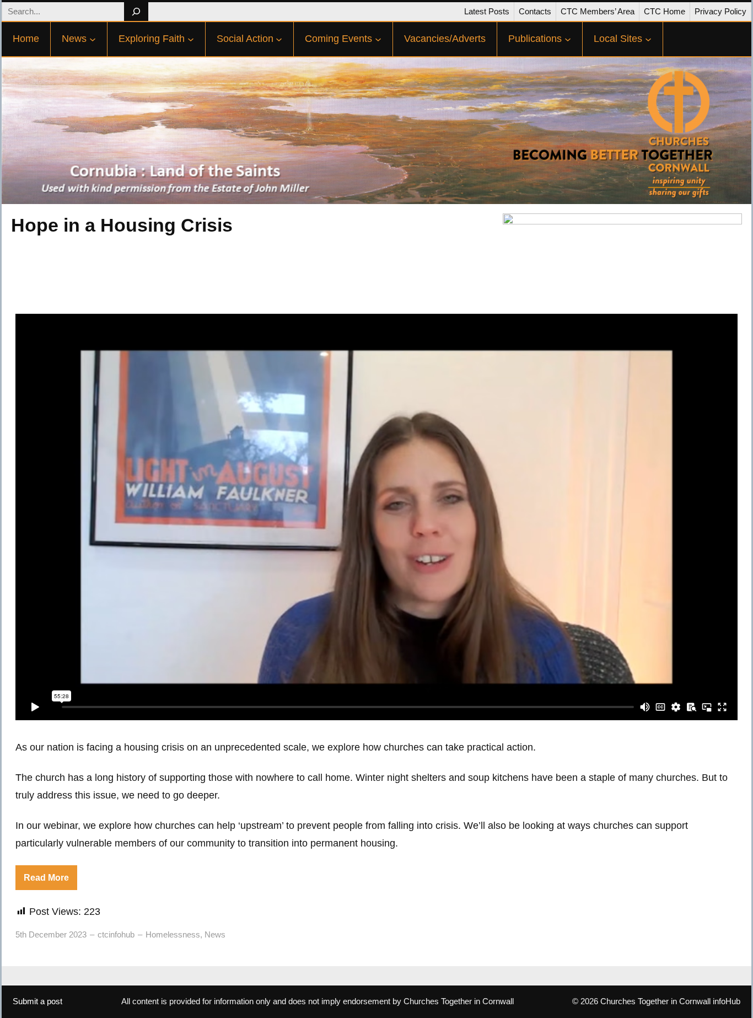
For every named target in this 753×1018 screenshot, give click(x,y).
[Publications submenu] (567, 39)
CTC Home (664, 11)
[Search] (136, 11)
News (215, 934)
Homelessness (173, 934)
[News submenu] (92, 39)
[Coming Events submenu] (378, 39)
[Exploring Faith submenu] (190, 39)
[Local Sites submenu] (648, 39)
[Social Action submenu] (279, 39)
